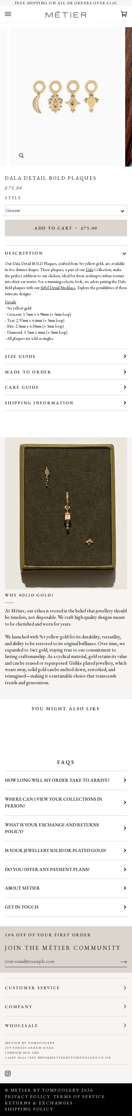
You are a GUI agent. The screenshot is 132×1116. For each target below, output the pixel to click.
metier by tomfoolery (45, 1090)
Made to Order (28, 372)
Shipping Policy (29, 1109)
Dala (89, 269)
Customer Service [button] (32, 987)
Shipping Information (39, 403)
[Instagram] (7, 1073)
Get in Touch (21, 907)
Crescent (13, 210)
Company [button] (18, 1006)
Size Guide (20, 356)
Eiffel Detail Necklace (58, 287)
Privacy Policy (27, 1096)
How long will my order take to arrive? (57, 780)
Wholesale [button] (21, 1025)
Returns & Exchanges (39, 1103)
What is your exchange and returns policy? (52, 828)
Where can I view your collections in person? (53, 802)
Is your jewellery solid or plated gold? (55, 850)
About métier (22, 888)
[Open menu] (14, 14)
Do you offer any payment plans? (47, 869)
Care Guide (22, 387)
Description (24, 253)
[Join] (119, 961)
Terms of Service (79, 1096)
